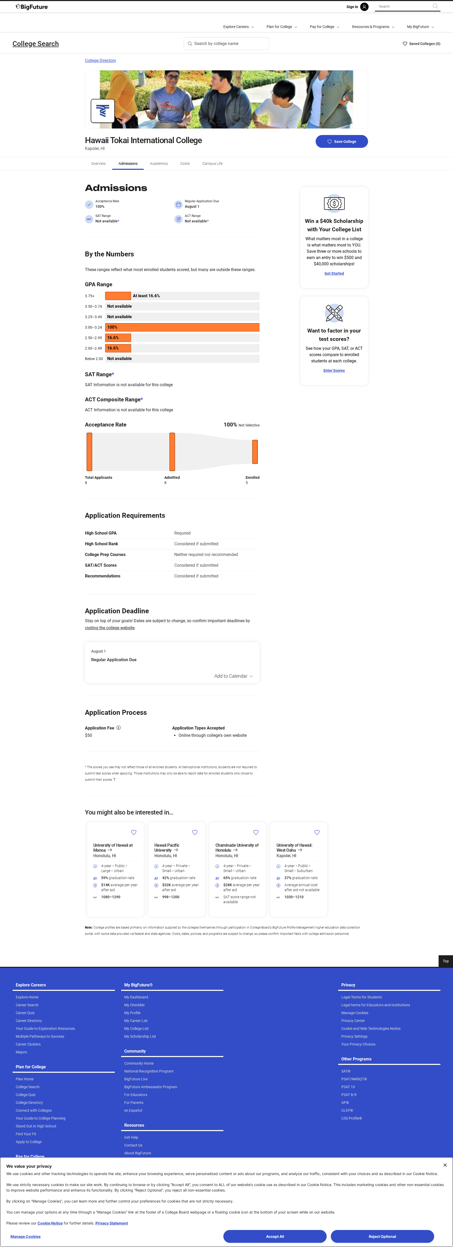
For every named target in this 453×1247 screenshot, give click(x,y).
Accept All (275, 1236)
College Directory (100, 60)
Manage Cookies (25, 1236)
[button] (88, 869)
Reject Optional (382, 1236)
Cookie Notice (50, 1223)
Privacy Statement (111, 1223)
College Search (36, 44)
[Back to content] (114, 780)
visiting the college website (109, 627)
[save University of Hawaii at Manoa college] (134, 832)
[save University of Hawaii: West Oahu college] (317, 832)
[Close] (445, 1165)
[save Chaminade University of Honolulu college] (256, 832)
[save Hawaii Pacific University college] (195, 832)
